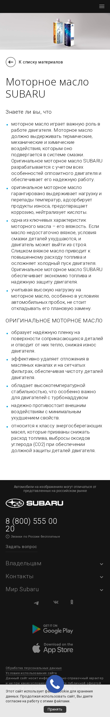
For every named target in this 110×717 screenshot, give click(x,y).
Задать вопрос (21, 546)
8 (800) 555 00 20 (31, 525)
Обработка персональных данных (34, 668)
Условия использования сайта (31, 673)
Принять (55, 709)
